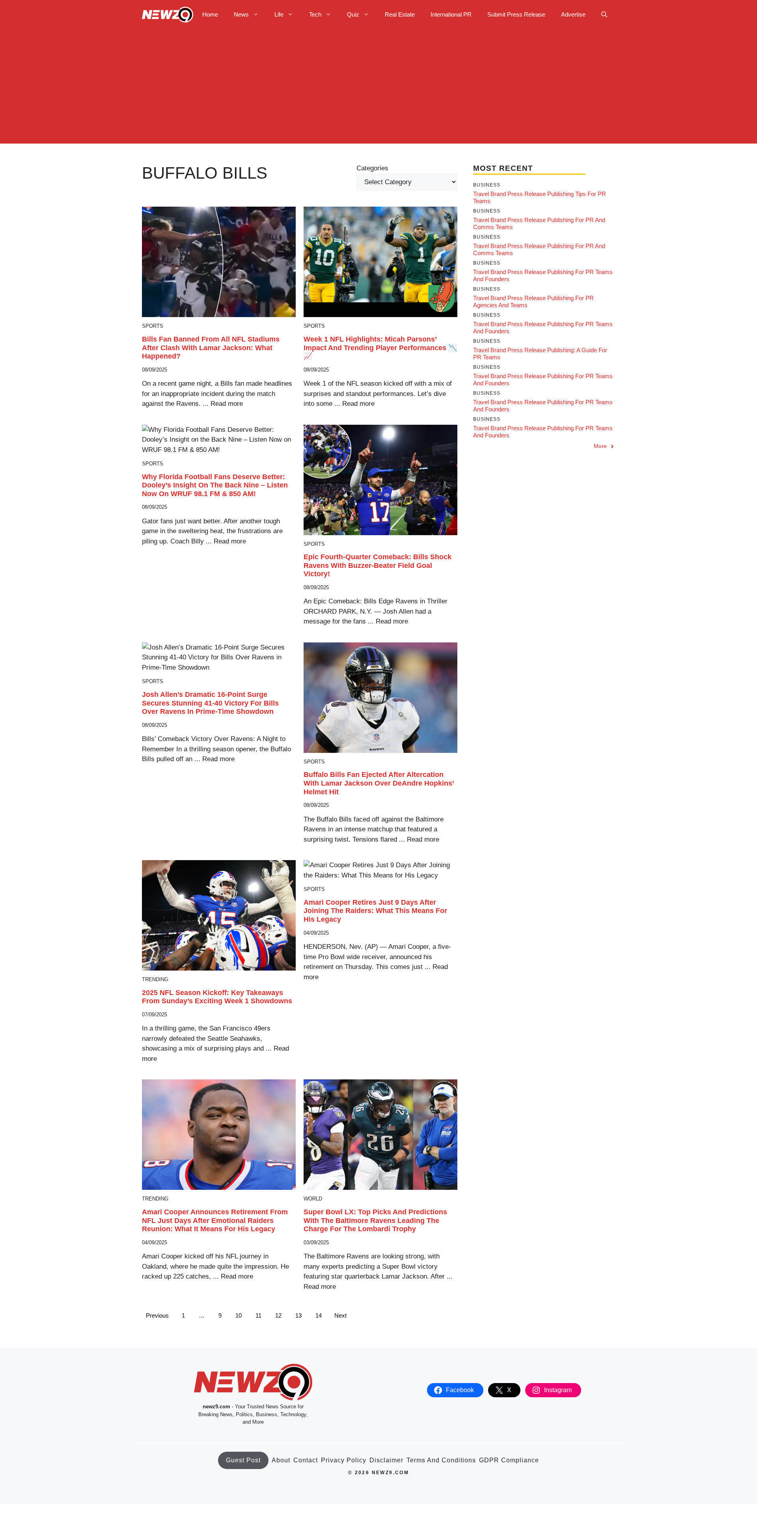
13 (298, 1315)
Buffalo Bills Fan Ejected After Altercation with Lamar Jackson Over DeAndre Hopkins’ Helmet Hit (379, 783)
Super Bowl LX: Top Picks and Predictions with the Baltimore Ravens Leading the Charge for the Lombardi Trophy (375, 1220)
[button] (604, 14)
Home (210, 14)
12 (278, 1315)
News (241, 14)
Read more (227, 403)
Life (278, 14)
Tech (315, 14)
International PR (451, 14)
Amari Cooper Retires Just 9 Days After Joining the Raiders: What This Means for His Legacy (375, 910)
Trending (155, 979)
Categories (372, 168)
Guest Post (243, 1460)
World (313, 1199)
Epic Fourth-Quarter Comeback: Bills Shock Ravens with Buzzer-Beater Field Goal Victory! (377, 565)
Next (340, 1315)
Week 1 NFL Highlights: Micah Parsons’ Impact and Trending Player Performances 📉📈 (380, 347)
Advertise (573, 14)
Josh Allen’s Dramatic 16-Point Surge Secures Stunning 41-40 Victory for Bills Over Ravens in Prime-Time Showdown (210, 703)
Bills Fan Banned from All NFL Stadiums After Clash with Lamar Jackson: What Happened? (211, 347)
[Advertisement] (378, 88)
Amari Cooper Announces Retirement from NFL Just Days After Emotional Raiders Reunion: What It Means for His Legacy (215, 1220)
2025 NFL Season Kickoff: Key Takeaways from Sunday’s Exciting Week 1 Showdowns (217, 997)
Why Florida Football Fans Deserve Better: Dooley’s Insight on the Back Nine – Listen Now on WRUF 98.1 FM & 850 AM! (215, 485)
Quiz (353, 14)
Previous (157, 1315)
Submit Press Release (516, 14)
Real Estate (400, 14)
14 (318, 1315)
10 (238, 1315)
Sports (152, 326)
